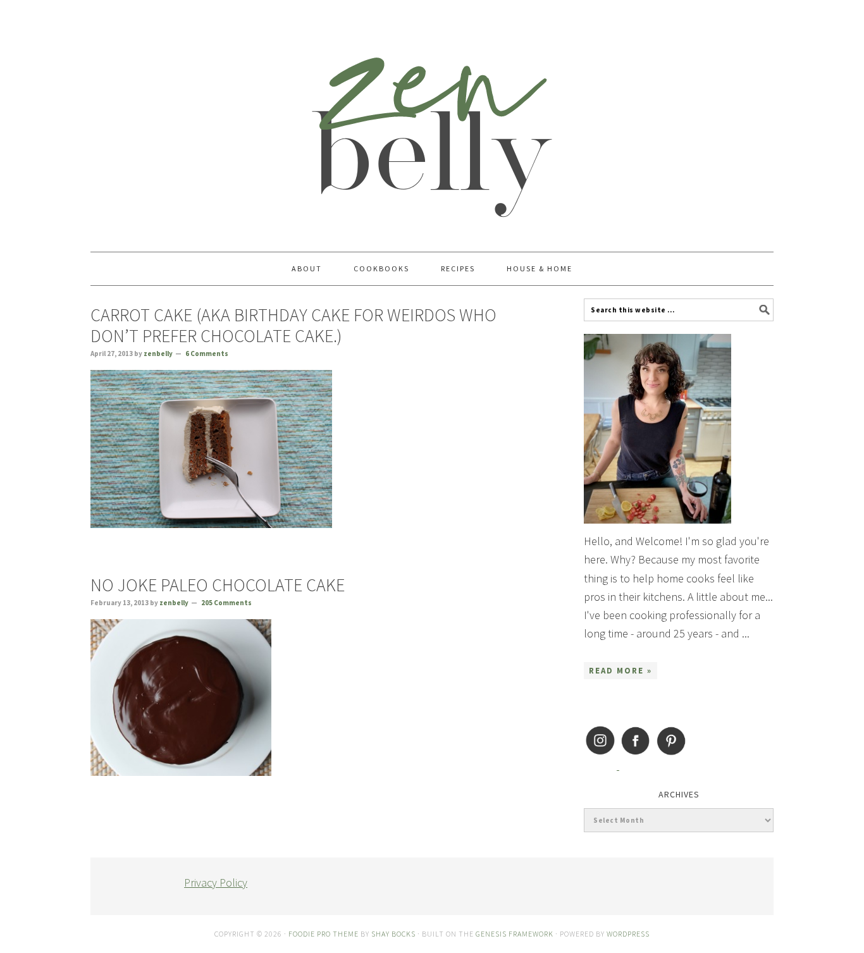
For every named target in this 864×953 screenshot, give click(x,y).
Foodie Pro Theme (323, 933)
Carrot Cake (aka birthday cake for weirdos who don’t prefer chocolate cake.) (293, 326)
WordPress (628, 933)
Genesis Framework (514, 933)
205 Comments (226, 602)
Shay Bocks (393, 933)
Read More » (620, 670)
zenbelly (432, 120)
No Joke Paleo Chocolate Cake (217, 585)
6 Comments (206, 353)
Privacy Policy (215, 882)
